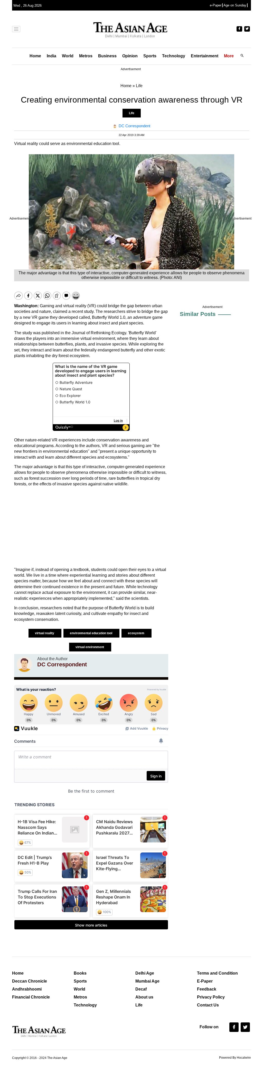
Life (131, 113)
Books (80, 973)
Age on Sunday (234, 5)
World (67, 56)
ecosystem (136, 633)
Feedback (206, 989)
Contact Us (208, 1005)
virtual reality (45, 633)
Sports (149, 56)
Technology (173, 56)
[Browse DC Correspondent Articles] (24, 664)
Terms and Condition (217, 973)
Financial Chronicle (31, 997)
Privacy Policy (211, 997)
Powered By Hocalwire (235, 1057)
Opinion (130, 56)
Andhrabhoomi (27, 989)
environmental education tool (91, 633)
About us (144, 997)
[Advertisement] (91, 527)
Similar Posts (197, 314)
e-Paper (215, 5)
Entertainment (204, 56)
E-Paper (205, 981)
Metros (85, 56)
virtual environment (90, 647)
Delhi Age (144, 973)
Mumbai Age (147, 981)
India (51, 56)
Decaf (141, 989)
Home (35, 56)
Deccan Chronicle (29, 981)
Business (107, 56)
